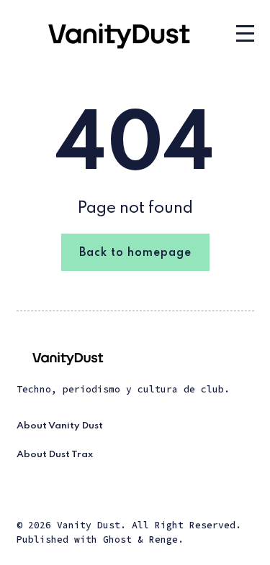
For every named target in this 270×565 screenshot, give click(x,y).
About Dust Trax (55, 454)
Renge (163, 539)
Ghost (117, 539)
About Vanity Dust (60, 426)
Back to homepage (135, 253)
